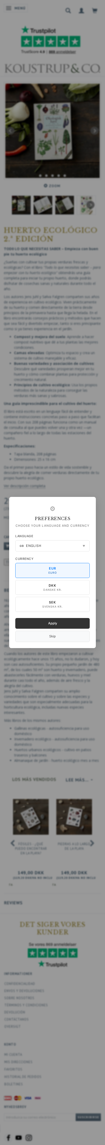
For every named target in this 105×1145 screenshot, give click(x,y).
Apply (52, 623)
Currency (24, 559)
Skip (52, 636)
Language (24, 536)
